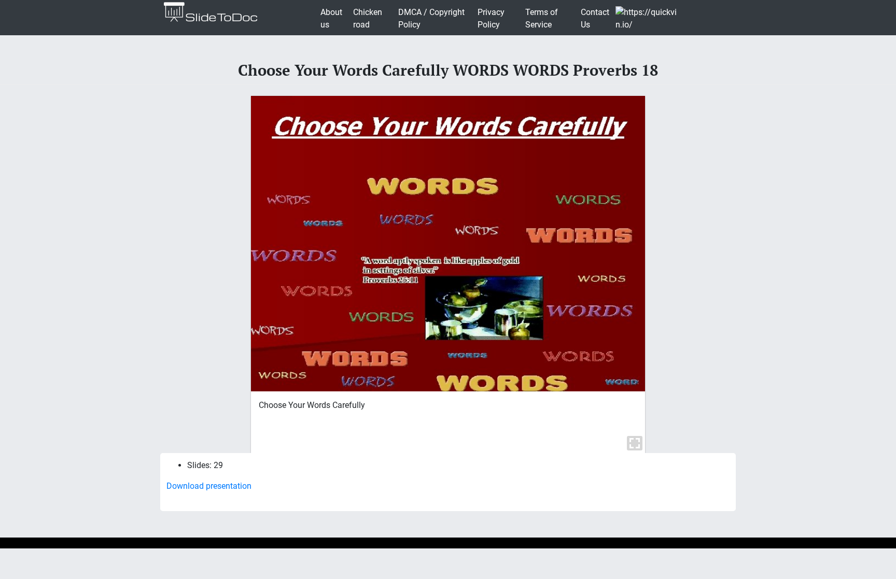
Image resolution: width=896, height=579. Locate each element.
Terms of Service (541, 18)
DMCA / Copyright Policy (431, 18)
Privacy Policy (491, 18)
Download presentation (208, 486)
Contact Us (595, 18)
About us (331, 18)
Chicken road (367, 18)
